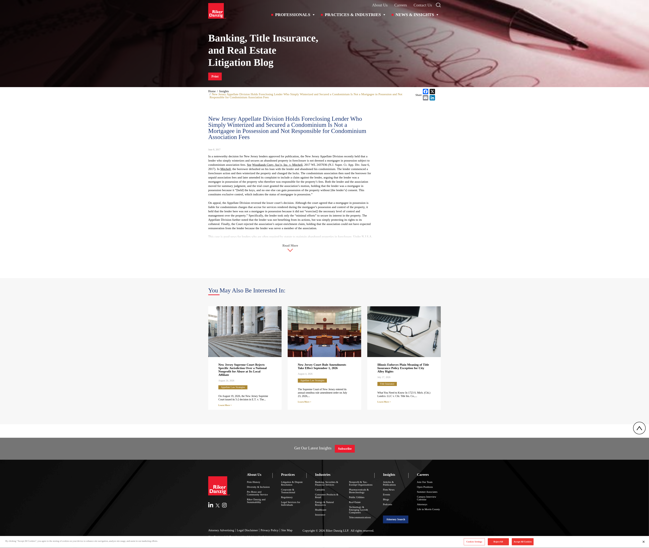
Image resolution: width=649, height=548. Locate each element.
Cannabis (320, 489)
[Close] (643, 541)
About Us (380, 5)
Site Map (286, 530)
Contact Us (423, 5)
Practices (288, 475)
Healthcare (320, 509)
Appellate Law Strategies (233, 387)
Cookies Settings (474, 541)
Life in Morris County (428, 509)
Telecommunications (360, 517)
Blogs (386, 499)
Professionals (292, 14)
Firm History (253, 482)
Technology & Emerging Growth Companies (358, 510)
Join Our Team (424, 482)
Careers (400, 5)
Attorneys (422, 504)
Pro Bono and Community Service (257, 493)
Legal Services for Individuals (290, 503)
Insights (224, 91)
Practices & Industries (353, 14)
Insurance (320, 514)
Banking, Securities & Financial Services (326, 483)
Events (386, 494)
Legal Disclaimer (247, 530)
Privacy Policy (270, 530)
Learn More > (225, 405)
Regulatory (287, 497)
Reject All (498, 541)
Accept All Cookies (523, 541)
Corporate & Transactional (288, 491)
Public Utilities (356, 497)
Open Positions (425, 487)
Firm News (388, 489)
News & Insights (414, 14)
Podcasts (387, 504)
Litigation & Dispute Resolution (292, 483)
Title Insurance (387, 384)
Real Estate (355, 502)
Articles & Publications (389, 483)
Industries (322, 475)
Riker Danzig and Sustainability (256, 501)
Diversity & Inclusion (258, 487)
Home (212, 91)
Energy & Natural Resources (324, 503)
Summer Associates (427, 491)
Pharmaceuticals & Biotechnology (359, 491)
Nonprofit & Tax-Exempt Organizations (360, 483)
